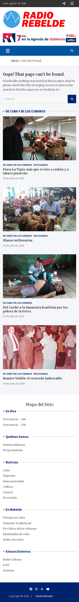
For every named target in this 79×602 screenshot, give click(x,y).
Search (72, 99)
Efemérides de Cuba (16, 534)
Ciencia (8, 492)
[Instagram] (36, 589)
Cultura (8, 486)
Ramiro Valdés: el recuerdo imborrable (32, 378)
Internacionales (13, 481)
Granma (8, 570)
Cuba (6, 470)
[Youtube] (48, 589)
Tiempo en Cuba (14, 517)
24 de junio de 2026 (14, 383)
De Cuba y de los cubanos (17, 164)
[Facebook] (31, 589)
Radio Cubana (12, 559)
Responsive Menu (64, 3)
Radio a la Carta (13, 539)
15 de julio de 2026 (13, 316)
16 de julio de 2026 (13, 245)
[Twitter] (42, 589)
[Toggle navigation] (8, 51)
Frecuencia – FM (14, 425)
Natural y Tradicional (17, 523)
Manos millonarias (17, 240)
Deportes (9, 475)
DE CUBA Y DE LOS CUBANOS (25, 111)
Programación (13, 450)
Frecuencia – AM (14, 419)
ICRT (6, 565)
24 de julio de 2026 (13, 178)
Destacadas (41, 164)
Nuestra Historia (14, 445)
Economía (10, 497)
